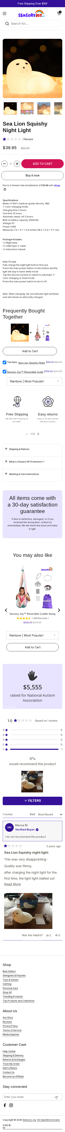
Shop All (7, 992)
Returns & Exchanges (14, 1059)
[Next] (58, 610)
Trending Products (13, 996)
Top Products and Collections (18, 1000)
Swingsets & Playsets (14, 975)
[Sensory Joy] (31, 13)
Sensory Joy (29, 1120)
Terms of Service (12, 1030)
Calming (7, 984)
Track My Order (11, 1063)
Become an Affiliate (13, 1076)
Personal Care (10, 988)
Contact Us (8, 1072)
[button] (58, 13)
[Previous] (6, 610)
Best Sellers (9, 971)
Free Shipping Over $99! (32, 3)
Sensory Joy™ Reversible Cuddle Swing (30, 372)
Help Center (9, 1051)
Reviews (7, 1021)
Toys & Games (10, 979)
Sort (33, 814)
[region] (32, 781)
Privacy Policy (10, 1026)
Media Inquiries (11, 1034)
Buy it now (33, 175)
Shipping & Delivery (13, 1055)
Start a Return (10, 1068)
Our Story (8, 1017)
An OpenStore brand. (48, 1120)
